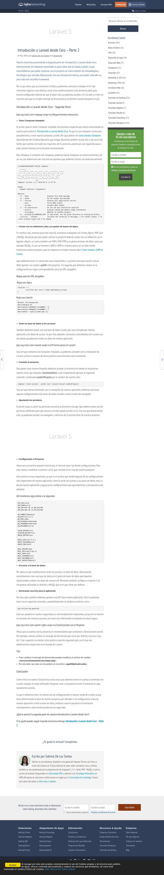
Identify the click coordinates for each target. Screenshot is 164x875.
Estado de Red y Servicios (109, 836)
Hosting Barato (24, 845)
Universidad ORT (55, 773)
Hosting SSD (23, 841)
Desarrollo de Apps (115, 57)
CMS (110, 52)
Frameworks (57, 55)
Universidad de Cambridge (80, 777)
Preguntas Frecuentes (108, 832)
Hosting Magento (45, 836)
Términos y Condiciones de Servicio (103, 812)
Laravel (84, 66)
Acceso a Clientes (138, 4)
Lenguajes (112, 72)
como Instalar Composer (90, 135)
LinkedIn (52, 781)
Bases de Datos (114, 47)
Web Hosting (91, 4)
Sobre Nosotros (131, 832)
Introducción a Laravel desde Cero (52, 131)
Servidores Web (114, 87)
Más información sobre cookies (60, 869)
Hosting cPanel (24, 832)
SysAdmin (112, 92)
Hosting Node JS (45, 849)
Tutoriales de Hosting (116, 97)
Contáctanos (73, 832)
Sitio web (43, 781)
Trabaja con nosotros (134, 841)
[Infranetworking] (31, 5)
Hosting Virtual (24, 849)
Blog (127, 849)
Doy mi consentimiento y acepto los (78, 812)
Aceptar (13, 864)
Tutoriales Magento (115, 107)
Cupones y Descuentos (76, 849)
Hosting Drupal (45, 841)
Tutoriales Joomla (115, 102)
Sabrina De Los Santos (40, 55)
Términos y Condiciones (77, 836)
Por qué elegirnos (132, 836)
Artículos (111, 42)
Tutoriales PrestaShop (116, 117)
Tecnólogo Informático (85, 773)
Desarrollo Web (114, 62)
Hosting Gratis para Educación (79, 841)
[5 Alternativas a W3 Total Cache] (2, 360)
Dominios (78, 4)
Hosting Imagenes (25, 836)
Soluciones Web (106, 4)
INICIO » (21, 10)
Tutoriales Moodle (115, 112)
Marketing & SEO (115, 77)
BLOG (27, 10)
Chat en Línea (140, 10)
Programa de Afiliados (76, 845)
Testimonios (130, 845)
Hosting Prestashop (46, 832)
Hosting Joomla (45, 845)
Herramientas (105, 841)
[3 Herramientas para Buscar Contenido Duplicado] (162, 360)
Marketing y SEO (114, 82)
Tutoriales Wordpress (116, 122)
